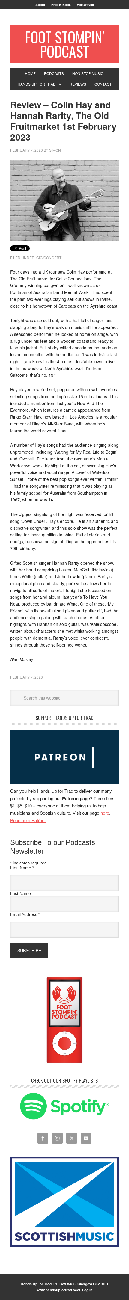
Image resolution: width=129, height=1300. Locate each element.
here (104, 813)
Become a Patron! (28, 820)
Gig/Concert (49, 257)
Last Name (20, 893)
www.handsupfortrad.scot (58, 1290)
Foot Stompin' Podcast (64, 44)
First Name (22, 867)
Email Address (25, 914)
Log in (87, 1290)
